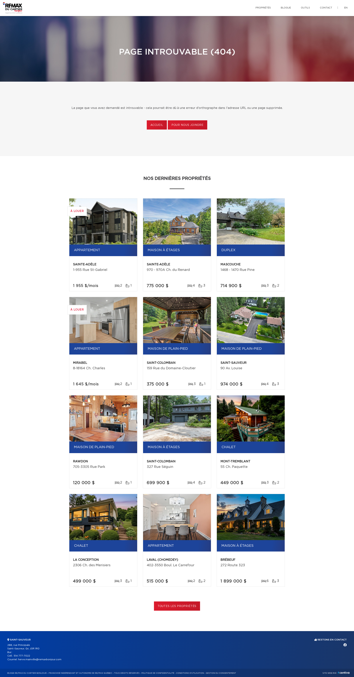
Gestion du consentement (221, 673)
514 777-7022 (22, 656)
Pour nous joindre (187, 125)
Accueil (156, 125)
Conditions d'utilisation (190, 673)
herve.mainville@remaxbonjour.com (39, 659)
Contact (326, 8)
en (346, 8)
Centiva (344, 672)
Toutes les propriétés (177, 606)
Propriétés (263, 8)
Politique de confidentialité (157, 673)
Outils (305, 8)
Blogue (286, 8)
